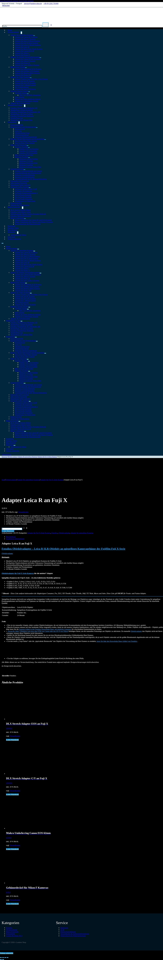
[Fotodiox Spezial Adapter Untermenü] (29, 91)
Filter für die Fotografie (19, 145)
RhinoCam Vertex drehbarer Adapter (28, 99)
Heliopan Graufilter (26, 165)
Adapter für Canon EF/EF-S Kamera (28, 59)
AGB (62, 930)
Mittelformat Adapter (18, 67)
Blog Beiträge (11, 443)
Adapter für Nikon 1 (22, 53)
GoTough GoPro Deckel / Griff (26, 189)
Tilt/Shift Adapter (21, 93)
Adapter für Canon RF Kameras (26, 37)
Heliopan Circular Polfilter (28, 159)
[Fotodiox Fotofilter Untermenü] (29, 147)
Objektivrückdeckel (22, 135)
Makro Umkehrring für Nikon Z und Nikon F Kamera (34, 222)
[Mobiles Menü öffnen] (2, 243)
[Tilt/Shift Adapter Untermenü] (28, 93)
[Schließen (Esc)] (7, 957)
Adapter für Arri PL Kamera (25, 81)
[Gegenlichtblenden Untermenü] (24, 169)
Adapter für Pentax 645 (23, 75)
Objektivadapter (13, 32)
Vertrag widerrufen (14, 239)
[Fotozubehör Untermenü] (19, 122)
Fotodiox (54, 533)
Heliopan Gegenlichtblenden (25, 175)
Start (3, 480)
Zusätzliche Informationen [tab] (15, 539)
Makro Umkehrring (17, 218)
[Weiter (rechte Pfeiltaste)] (3, 959)
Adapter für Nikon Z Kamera (25, 39)
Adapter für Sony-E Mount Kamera (27, 41)
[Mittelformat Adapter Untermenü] (26, 67)
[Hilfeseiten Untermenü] (18, 232)
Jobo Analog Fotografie (19, 183)
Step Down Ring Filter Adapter (26, 141)
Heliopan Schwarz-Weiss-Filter (30, 167)
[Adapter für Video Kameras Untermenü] (30, 77)
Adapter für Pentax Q (22, 55)
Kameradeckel (20, 129)
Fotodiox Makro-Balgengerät (21, 216)
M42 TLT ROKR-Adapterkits (30, 95)
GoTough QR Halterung (23, 191)
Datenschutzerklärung (68, 932)
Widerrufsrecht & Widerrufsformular (73, 936)
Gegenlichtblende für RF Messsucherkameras (31, 179)
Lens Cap (18, 131)
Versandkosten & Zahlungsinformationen (74, 934)
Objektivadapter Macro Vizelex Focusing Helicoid (28, 214)
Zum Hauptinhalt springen (9, 1)
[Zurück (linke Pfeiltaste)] (1, 959)
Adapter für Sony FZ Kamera (25, 89)
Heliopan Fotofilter (21, 157)
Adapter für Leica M (22, 47)
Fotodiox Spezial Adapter (19, 91)
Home (8, 246)
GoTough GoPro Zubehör (20, 187)
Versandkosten (23, 512)
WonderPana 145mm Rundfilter (22, 110)
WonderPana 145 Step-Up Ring (22, 114)
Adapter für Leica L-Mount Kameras (28, 45)
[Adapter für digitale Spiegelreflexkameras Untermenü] (40, 57)
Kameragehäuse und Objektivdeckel (23, 127)
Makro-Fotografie (14, 207)
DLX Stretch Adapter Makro (21, 210)
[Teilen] (5, 957)
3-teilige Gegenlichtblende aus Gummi (28, 171)
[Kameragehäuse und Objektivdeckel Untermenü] (36, 127)
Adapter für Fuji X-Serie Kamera (26, 43)
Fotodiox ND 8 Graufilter (28, 153)
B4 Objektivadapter (22, 87)
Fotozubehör (12, 122)
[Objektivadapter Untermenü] (21, 32)
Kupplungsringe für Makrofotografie (28, 224)
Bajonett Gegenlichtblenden (24, 177)
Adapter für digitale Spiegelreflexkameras (25, 57)
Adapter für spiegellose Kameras (22, 35)
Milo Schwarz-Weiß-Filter (24, 155)
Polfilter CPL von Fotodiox (28, 149)
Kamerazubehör (16, 203)
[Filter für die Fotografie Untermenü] (27, 145)
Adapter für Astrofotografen (20, 319)
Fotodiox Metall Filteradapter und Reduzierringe (27, 139)
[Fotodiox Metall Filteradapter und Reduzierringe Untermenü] (45, 139)
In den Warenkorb (8, 531)
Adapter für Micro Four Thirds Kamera (28, 49)
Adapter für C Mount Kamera (25, 85)
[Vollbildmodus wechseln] (3, 957)
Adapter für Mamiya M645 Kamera (27, 73)
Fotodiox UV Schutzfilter (28, 151)
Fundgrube (10, 439)
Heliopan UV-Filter (26, 161)
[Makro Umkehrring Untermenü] (25, 218)
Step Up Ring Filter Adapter (25, 143)
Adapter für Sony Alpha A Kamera (27, 65)
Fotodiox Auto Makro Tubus (21, 212)
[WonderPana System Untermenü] (25, 105)
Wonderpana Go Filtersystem (25, 201)
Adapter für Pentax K (22, 63)
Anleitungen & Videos (18, 235)
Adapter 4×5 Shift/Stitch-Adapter (26, 101)
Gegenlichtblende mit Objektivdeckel (28, 173)
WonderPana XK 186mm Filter (21, 120)
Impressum (64, 928)
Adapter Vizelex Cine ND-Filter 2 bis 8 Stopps (31, 79)
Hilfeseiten (11, 232)
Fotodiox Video (11, 441)
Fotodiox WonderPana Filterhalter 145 (24, 108)
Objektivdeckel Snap (22, 133)
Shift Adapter (19, 97)
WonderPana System (15, 105)
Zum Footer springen (26, 1)
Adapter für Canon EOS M (24, 51)
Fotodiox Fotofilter (21, 147)
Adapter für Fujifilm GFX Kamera (27, 71)
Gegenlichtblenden (17, 169)
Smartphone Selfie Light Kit (20, 185)
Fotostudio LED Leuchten (20, 181)
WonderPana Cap (17, 118)
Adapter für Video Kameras (20, 77)
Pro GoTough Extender (23, 195)
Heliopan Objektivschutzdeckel (26, 137)
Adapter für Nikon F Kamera (25, 61)
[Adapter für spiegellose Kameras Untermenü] (34, 35)
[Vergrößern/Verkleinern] (1, 957)
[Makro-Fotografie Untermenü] (22, 207)
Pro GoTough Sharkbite (23, 197)
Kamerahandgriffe (17, 125)
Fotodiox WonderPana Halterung (22, 116)
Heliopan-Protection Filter (28, 163)
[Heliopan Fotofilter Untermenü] (29, 157)
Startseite (4, 457)
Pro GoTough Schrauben (23, 199)
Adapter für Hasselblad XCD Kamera (28, 69)
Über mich (10, 449)
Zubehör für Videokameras (20, 419)
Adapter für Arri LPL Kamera (25, 83)
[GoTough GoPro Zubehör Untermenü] (29, 187)
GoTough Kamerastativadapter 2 (26, 193)
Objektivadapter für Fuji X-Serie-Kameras (18, 573)
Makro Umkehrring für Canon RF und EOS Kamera (33, 220)
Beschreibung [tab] (11, 537)
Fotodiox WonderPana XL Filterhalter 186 (25, 112)
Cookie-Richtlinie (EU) (14, 936)
